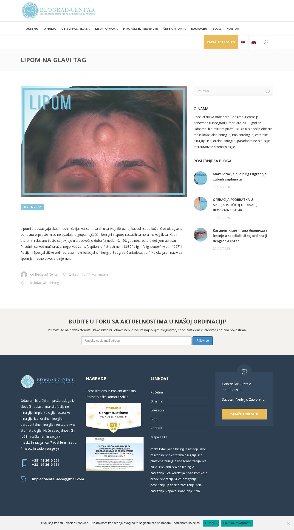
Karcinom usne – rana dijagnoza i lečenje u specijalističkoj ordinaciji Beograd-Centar (240, 235)
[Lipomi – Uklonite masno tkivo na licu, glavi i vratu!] (104, 141)
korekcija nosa (182, 473)
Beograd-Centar (47, 274)
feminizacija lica (194, 461)
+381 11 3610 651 (45, 460)
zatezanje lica (160, 473)
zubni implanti (160, 467)
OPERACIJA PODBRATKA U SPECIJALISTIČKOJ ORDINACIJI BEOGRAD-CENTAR (235, 204)
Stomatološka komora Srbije (107, 397)
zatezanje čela (191, 485)
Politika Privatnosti (237, 523)
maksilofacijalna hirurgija (169, 449)
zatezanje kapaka (163, 491)
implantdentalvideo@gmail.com (58, 479)
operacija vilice (171, 479)
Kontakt (156, 428)
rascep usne (197, 449)
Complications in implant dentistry (111, 391)
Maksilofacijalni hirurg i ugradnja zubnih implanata (240, 176)
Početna (156, 392)
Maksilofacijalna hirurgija (43, 282)
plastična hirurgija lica (166, 461)
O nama (156, 401)
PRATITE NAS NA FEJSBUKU (215, 266)
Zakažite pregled (221, 42)
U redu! (210, 523)
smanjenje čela (188, 491)
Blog (153, 419)
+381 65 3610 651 (45, 464)
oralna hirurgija (183, 467)
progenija (190, 479)
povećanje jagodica (164, 485)
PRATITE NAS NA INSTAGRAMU (218, 272)
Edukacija (157, 410)
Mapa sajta (158, 437)
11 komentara (97, 274)
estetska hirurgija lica (186, 455)
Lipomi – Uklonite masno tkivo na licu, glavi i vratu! (101, 218)
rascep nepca (160, 455)
